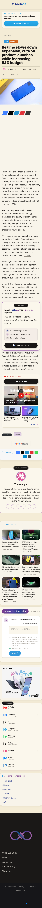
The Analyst (11, 69)
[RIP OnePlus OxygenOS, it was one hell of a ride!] (11, 560)
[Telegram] (25, 456)
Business (13, 41)
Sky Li (27, 255)
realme (17, 434)
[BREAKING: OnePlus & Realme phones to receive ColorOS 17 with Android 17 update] (31, 535)
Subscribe (23, 381)
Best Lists (8, 789)
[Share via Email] (27, 113)
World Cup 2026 (9, 853)
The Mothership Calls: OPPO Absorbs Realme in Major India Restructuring (31, 569)
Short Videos (9, 798)
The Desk (7, 781)
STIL (5, 802)
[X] (10, 113)
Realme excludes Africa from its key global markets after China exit (10, 544)
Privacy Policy (8, 866)
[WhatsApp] (36, 452)
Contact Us (7, 862)
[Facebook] (4, 113)
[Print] (29, 456)
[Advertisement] (21, 146)
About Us (6, 857)
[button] (21, 395)
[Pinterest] (21, 113)
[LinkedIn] (16, 113)
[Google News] (21, 443)
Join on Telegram (22, 23)
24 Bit (6, 793)
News (9, 35)
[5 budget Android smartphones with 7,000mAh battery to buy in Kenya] (31, 582)
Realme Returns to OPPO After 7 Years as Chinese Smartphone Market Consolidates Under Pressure (10, 594)
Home (5, 35)
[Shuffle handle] (34, 619)
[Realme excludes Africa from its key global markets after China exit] (11, 535)
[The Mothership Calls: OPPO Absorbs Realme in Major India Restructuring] (31, 560)
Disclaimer (7, 871)
